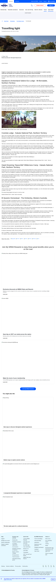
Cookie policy (25, 566)
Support (3, 538)
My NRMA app (26, 545)
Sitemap (3, 566)
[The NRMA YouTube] (51, 566)
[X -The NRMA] (48, 566)
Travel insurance (15, 556)
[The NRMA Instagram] (46, 566)
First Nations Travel (20, 21)
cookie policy (9, 579)
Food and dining (37, 540)
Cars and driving (29, 9)
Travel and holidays (38, 538)
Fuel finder (25, 550)
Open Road (50, 9)
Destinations (12, 21)
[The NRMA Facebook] (43, 566)
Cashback (36, 549)
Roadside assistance (13, 9)
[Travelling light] (13, 238)
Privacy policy (18, 566)
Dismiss (53, 579)
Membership (4, 9)
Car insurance (15, 546)
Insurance (21, 9)
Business (17, 1)
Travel (45, 9)
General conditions (10, 566)
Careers (47, 543)
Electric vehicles (38, 9)
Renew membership (5, 542)
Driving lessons (15, 555)
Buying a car (26, 548)
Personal (11, 1)
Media (46, 545)
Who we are (47, 538)
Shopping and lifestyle (38, 547)
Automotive (36, 542)
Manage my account (5, 540)
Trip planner (25, 552)
